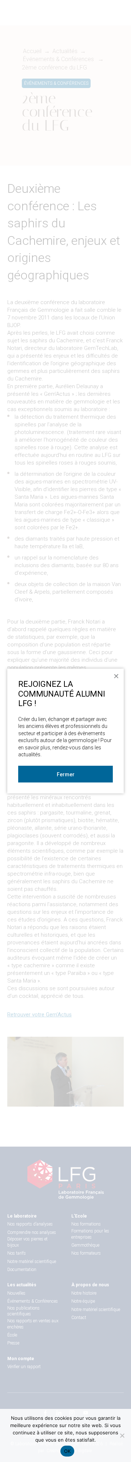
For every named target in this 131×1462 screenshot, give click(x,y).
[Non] (122, 1435)
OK (67, 1451)
